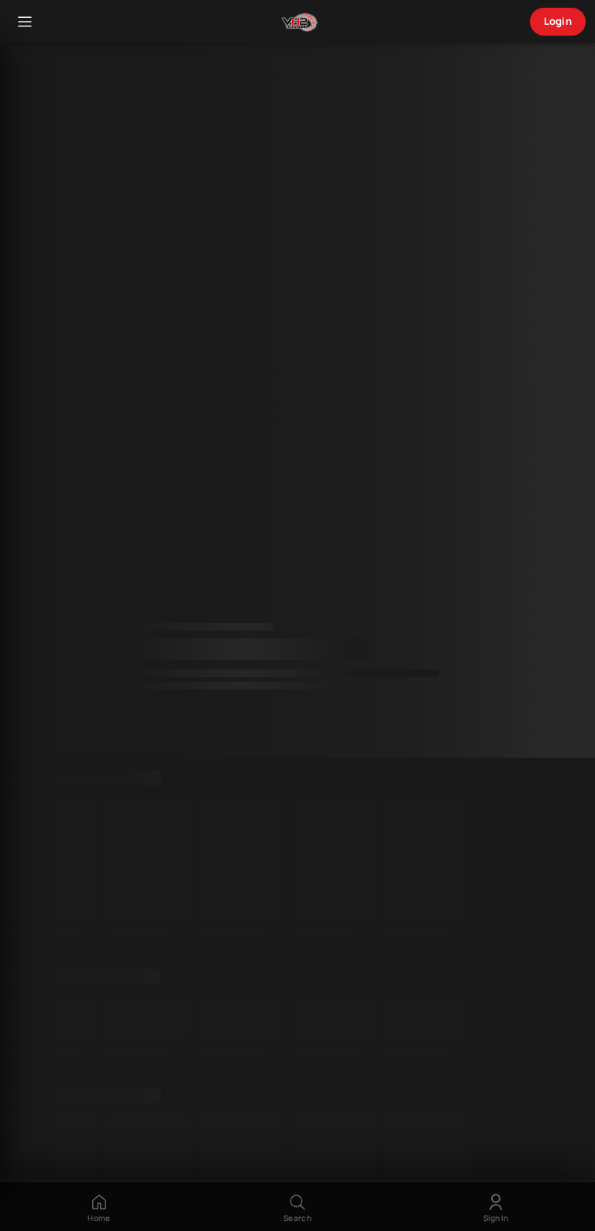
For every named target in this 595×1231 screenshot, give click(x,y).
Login (558, 21)
